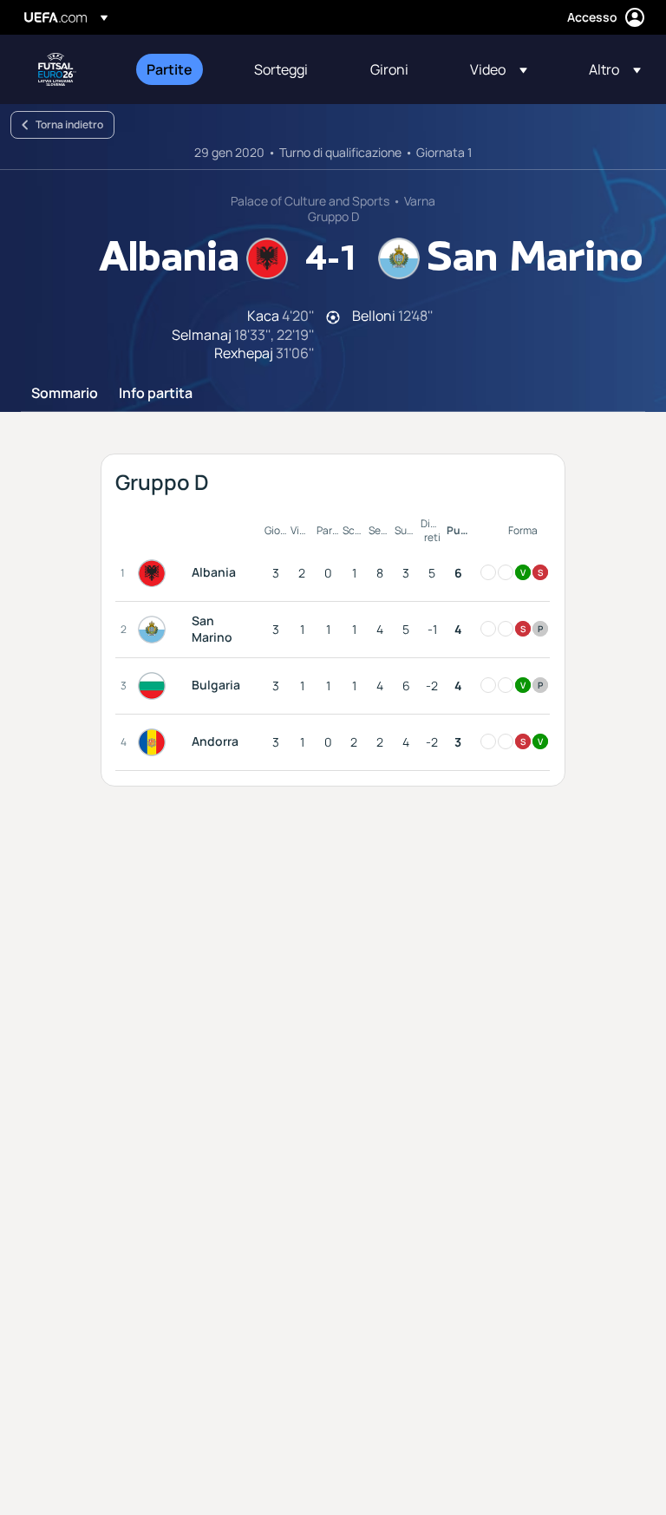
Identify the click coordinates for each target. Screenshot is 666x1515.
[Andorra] (155, 742)
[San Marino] (155, 629)
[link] (169, 69)
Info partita (156, 394)
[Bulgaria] (155, 686)
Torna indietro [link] (69, 124)
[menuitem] (178, 69)
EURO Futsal (57, 69)
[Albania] (155, 573)
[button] (499, 69)
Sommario (64, 394)
